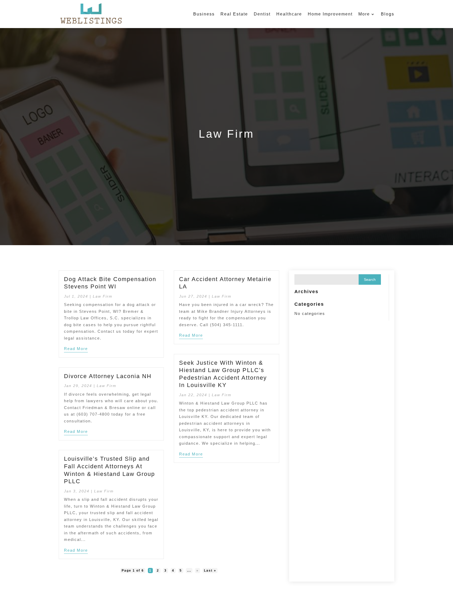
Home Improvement (330, 14)
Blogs (387, 14)
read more (76, 348)
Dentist (262, 14)
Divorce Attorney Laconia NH (108, 376)
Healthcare (289, 14)
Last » (210, 570)
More (364, 14)
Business (204, 14)
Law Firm (102, 296)
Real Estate (234, 14)
